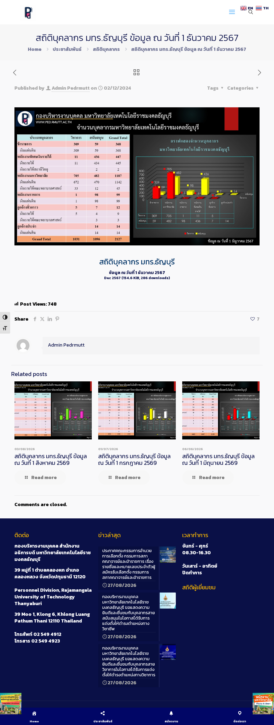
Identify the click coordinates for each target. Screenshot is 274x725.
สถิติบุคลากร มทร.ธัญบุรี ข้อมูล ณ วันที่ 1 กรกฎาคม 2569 (134, 459)
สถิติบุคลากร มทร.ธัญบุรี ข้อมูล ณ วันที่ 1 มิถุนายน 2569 (218, 459)
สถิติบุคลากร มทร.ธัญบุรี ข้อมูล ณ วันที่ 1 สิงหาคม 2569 (50, 459)
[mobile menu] (232, 12)
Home (34, 49)
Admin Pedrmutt (71, 88)
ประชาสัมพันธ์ (67, 49)
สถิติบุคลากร (106, 49)
